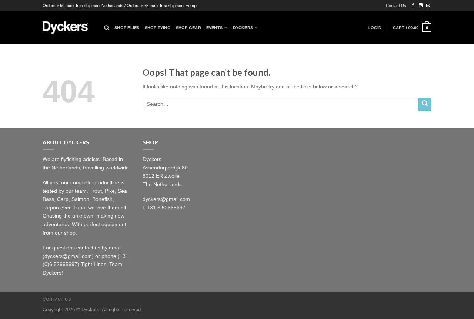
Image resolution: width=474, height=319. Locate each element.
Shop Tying (158, 28)
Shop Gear (188, 28)
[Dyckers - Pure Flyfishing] (68, 27)
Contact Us (396, 5)
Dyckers (243, 28)
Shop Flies (126, 28)
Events (214, 28)
